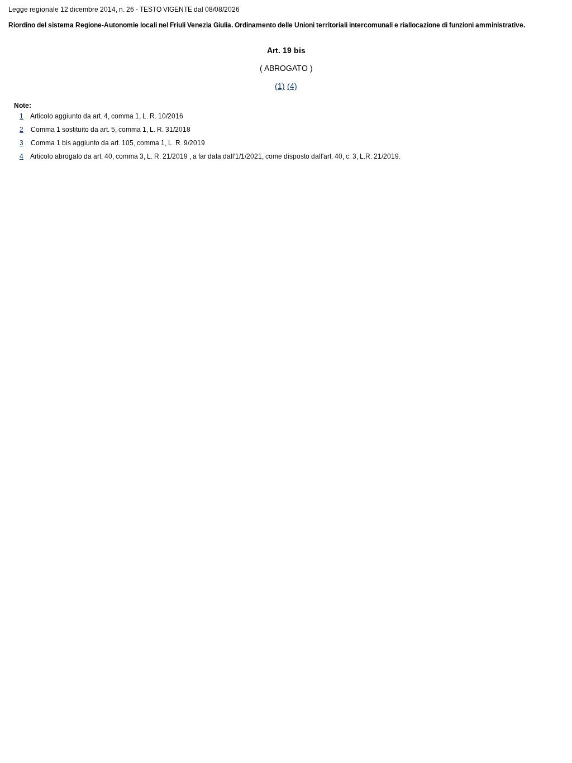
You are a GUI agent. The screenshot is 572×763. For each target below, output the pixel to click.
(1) (280, 86)
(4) (292, 86)
